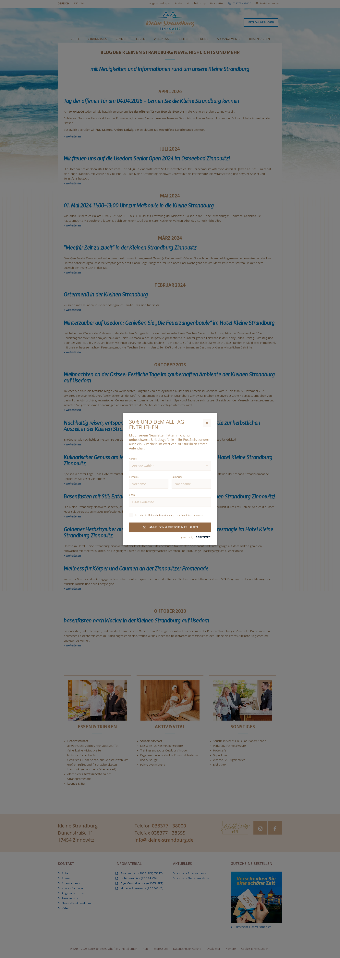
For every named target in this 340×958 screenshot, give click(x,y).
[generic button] (207, 423)
